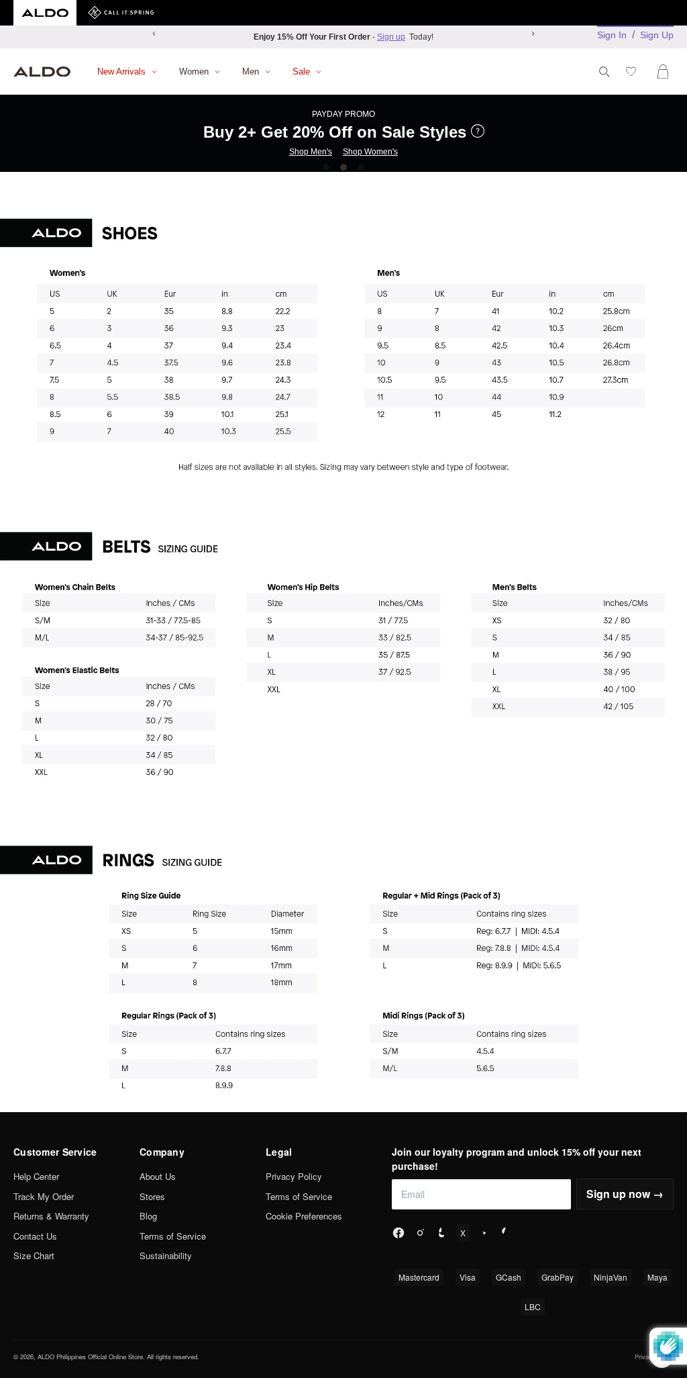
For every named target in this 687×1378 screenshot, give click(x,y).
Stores (152, 1196)
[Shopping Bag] (665, 71)
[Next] (532, 33)
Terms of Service (173, 1236)
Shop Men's (310, 151)
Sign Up (657, 35)
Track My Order (43, 1196)
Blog (148, 1215)
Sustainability (166, 1255)
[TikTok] (441, 1233)
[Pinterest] (506, 1233)
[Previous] (154, 33)
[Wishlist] (633, 71)
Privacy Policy (294, 1176)
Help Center (36, 1176)
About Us (158, 1176)
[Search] (604, 71)
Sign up (391, 37)
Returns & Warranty (51, 1215)
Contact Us (35, 1236)
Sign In (612, 35)
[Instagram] (420, 1233)
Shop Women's (370, 151)
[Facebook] (398, 1233)
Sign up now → (625, 1193)
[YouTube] (484, 1233)
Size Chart (33, 1255)
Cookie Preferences (304, 1215)
